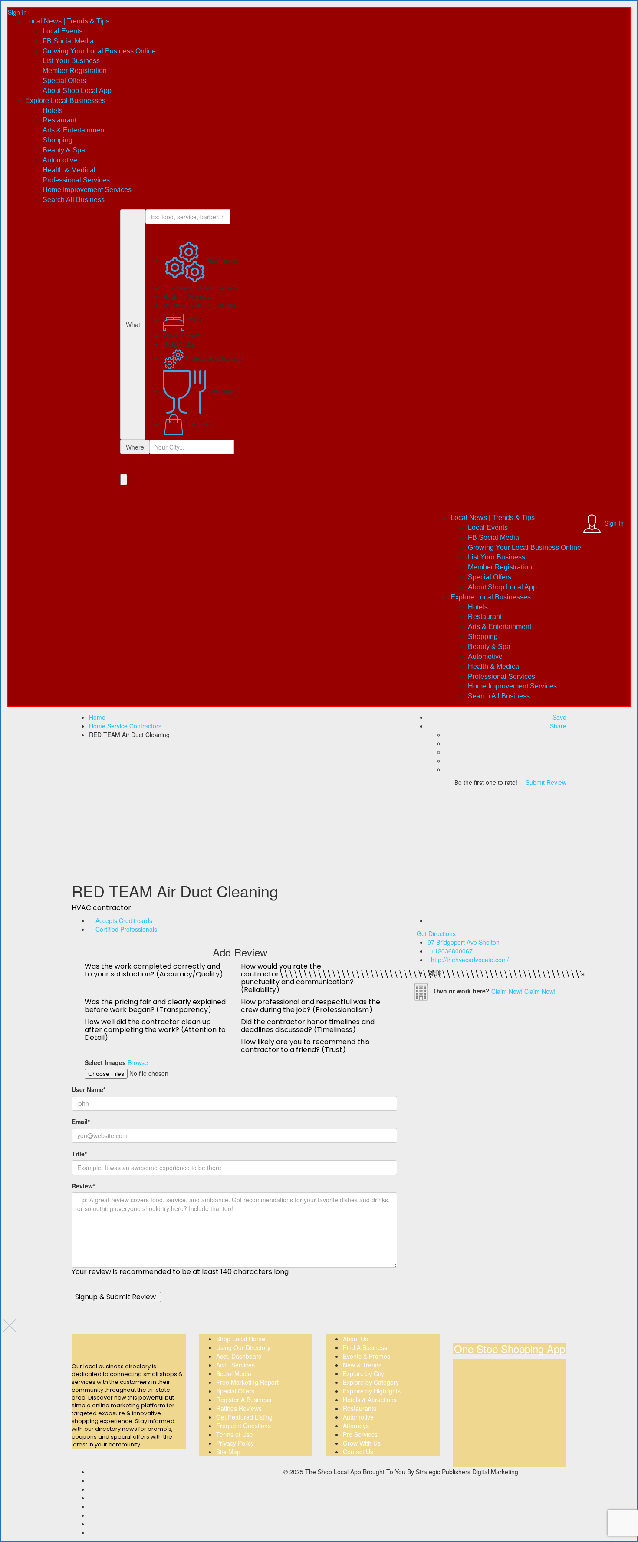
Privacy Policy (235, 1443)
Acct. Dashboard (239, 1356)
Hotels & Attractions (370, 1399)
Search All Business (74, 199)
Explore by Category (371, 1382)
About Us (355, 1338)
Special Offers (64, 80)
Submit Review (545, 782)
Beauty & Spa (64, 150)
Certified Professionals (126, 929)
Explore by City (363, 1373)
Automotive (60, 160)
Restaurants (359, 1408)
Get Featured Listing (244, 1417)
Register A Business (243, 1399)
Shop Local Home (240, 1338)
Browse (138, 1062)
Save (558, 717)
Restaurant (59, 120)
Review (83, 1185)
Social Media (233, 1373)
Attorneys (356, 1425)
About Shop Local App (77, 90)
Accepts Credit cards (123, 920)
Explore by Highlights (372, 1390)
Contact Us (358, 1451)
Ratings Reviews (239, 1408)
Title (79, 1153)
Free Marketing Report (247, 1382)
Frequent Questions (243, 1425)
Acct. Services (235, 1364)
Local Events (62, 31)
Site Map (228, 1451)
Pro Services (360, 1434)
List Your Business (71, 60)
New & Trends (362, 1364)
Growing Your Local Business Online (99, 51)
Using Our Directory (243, 1347)
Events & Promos (366, 1356)
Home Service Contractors (125, 725)
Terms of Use (234, 1434)
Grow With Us (362, 1443)
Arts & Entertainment (74, 130)
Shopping (57, 140)
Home (97, 717)
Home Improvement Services (87, 189)
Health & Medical (69, 170)
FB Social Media (68, 41)
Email (81, 1121)
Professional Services (76, 180)
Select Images (105, 1062)
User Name (88, 1089)
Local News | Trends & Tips (67, 21)
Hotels (52, 110)
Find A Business (365, 1347)
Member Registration (75, 70)
